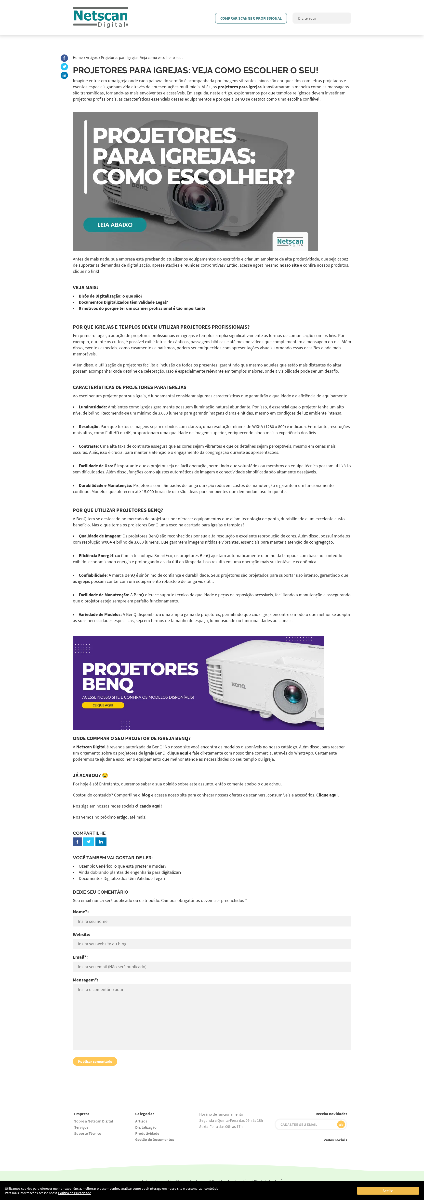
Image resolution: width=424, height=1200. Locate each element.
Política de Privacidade (74, 1193)
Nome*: (81, 911)
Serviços (81, 1127)
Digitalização (146, 1127)
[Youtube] (298, 1149)
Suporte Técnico (87, 1133)
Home (78, 57)
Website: (82, 934)
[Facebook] (64, 58)
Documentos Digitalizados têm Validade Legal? (122, 878)
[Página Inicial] (101, 9)
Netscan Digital (91, 747)
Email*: (80, 957)
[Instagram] (309, 1149)
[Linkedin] (342, 1149)
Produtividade (147, 1133)
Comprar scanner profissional (251, 18)
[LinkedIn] (64, 75)
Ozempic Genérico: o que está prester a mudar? (122, 866)
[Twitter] (64, 66)
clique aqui (177, 753)
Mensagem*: (85, 980)
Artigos (92, 57)
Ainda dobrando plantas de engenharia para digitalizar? (130, 872)
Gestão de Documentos (154, 1139)
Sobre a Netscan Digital (93, 1121)
